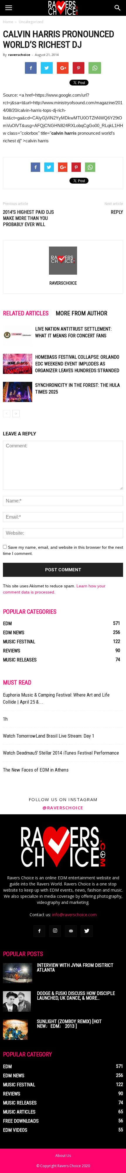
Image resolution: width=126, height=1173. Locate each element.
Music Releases (20, 660)
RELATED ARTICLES (26, 313)
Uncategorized (31, 21)
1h (5, 719)
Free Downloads (21, 1121)
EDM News (13, 632)
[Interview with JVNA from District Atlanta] (17, 973)
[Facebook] (39, 931)
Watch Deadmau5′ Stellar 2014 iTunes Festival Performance (61, 753)
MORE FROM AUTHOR (81, 313)
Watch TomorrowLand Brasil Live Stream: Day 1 (48, 736)
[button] (118, 8)
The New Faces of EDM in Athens (36, 770)
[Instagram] (55, 931)
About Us (63, 1155)
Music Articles (19, 1112)
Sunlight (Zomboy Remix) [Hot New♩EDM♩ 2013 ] (69, 1024)
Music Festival (19, 641)
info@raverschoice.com (74, 914)
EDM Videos (15, 1130)
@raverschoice (63, 808)
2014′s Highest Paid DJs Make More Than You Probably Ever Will (28, 218)
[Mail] (71, 931)
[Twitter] (87, 931)
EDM (7, 623)
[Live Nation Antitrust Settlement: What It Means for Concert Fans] (17, 336)
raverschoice (19, 54)
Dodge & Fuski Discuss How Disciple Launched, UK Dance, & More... (76, 996)
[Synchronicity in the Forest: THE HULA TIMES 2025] (17, 392)
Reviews (11, 651)
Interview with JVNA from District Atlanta (75, 967)
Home (8, 21)
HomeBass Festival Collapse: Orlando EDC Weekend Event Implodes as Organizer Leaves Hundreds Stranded (77, 363)
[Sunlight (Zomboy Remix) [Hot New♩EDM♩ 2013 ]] (15, 1029)
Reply (117, 212)
